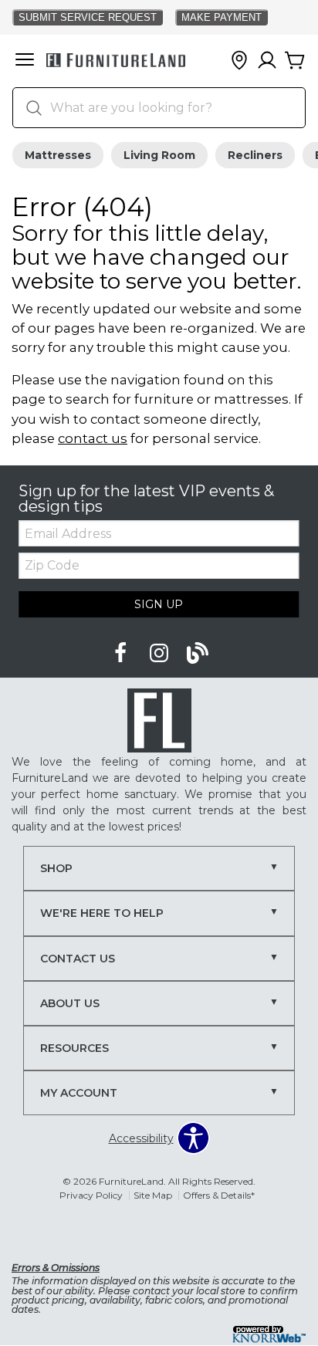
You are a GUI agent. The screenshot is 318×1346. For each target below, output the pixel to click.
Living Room (159, 155)
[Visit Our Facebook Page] (122, 654)
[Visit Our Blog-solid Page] (197, 654)
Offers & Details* (219, 1195)
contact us (92, 438)
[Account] (267, 61)
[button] (24, 61)
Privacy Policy (91, 1195)
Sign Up (158, 604)
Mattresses (58, 155)
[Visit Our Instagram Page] (160, 654)
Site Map (153, 1195)
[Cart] (295, 61)
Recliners (255, 155)
